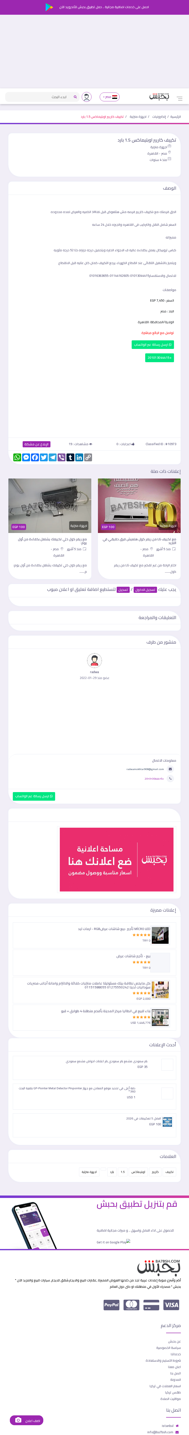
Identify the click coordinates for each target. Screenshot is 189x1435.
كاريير (155, 1172)
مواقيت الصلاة (170, 1399)
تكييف (169, 1172)
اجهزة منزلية (138, 117)
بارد (112, 1172)
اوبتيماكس (138, 1172)
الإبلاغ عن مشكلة (36, 444)
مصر (108, 97)
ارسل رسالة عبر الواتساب (151, 345)
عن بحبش (174, 1341)
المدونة (175, 1379)
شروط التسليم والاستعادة (163, 1360)
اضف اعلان (32, 1421)
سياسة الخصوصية (168, 1348)
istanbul (167, 1426)
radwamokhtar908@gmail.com (145, 769)
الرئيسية (175, 117)
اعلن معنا (174, 1367)
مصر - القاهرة (157, 153)
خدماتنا (176, 1354)
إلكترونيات (159, 117)
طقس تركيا (173, 1392)
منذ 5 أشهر (164, 549)
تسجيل (123, 590)
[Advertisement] (94, 51)
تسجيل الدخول (145, 590)
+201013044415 (160, 358)
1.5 (123, 1172)
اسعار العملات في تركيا (165, 1386)
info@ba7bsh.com (160, 1432)
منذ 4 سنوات (158, 160)
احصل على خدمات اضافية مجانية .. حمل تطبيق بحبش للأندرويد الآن (104, 7)
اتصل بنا (175, 1373)
